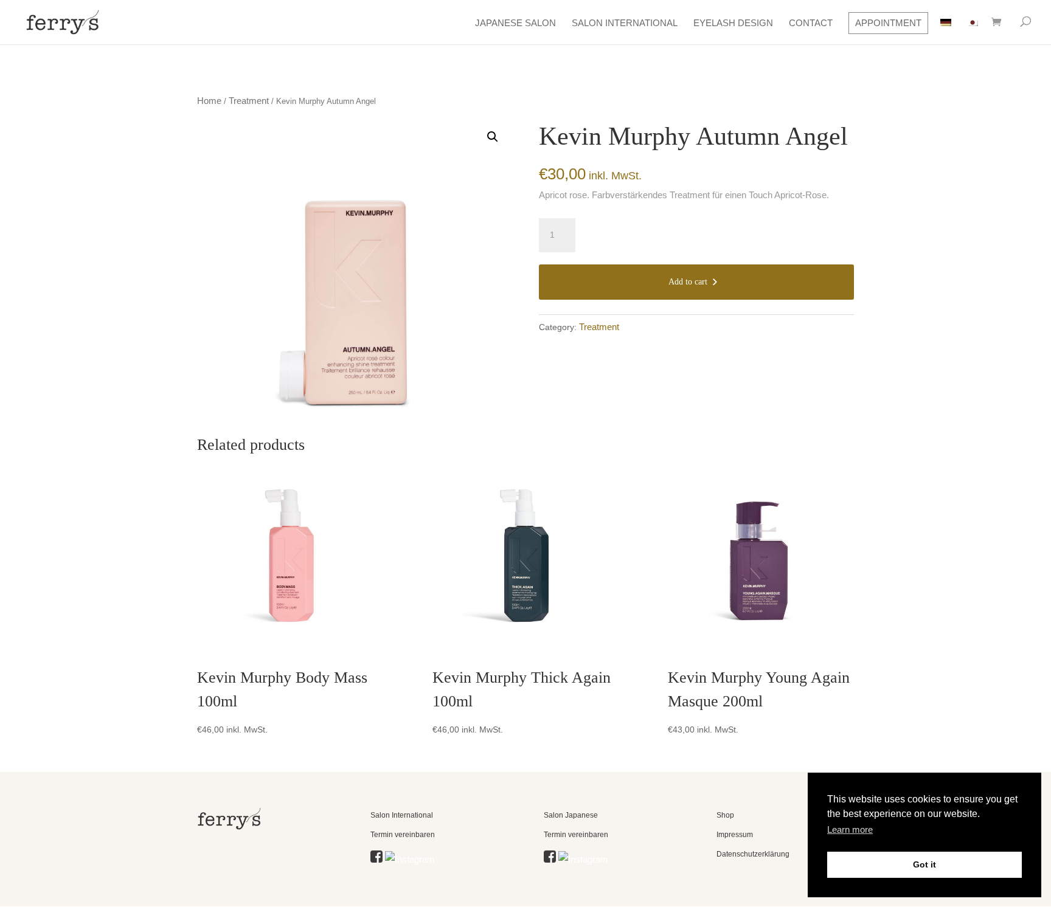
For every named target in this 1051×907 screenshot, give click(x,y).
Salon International (625, 23)
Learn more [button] (850, 829)
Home (209, 100)
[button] (493, 137)
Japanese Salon (515, 23)
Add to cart (687, 281)
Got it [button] (924, 864)
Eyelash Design (733, 23)
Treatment (249, 100)
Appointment (888, 23)
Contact (811, 23)
